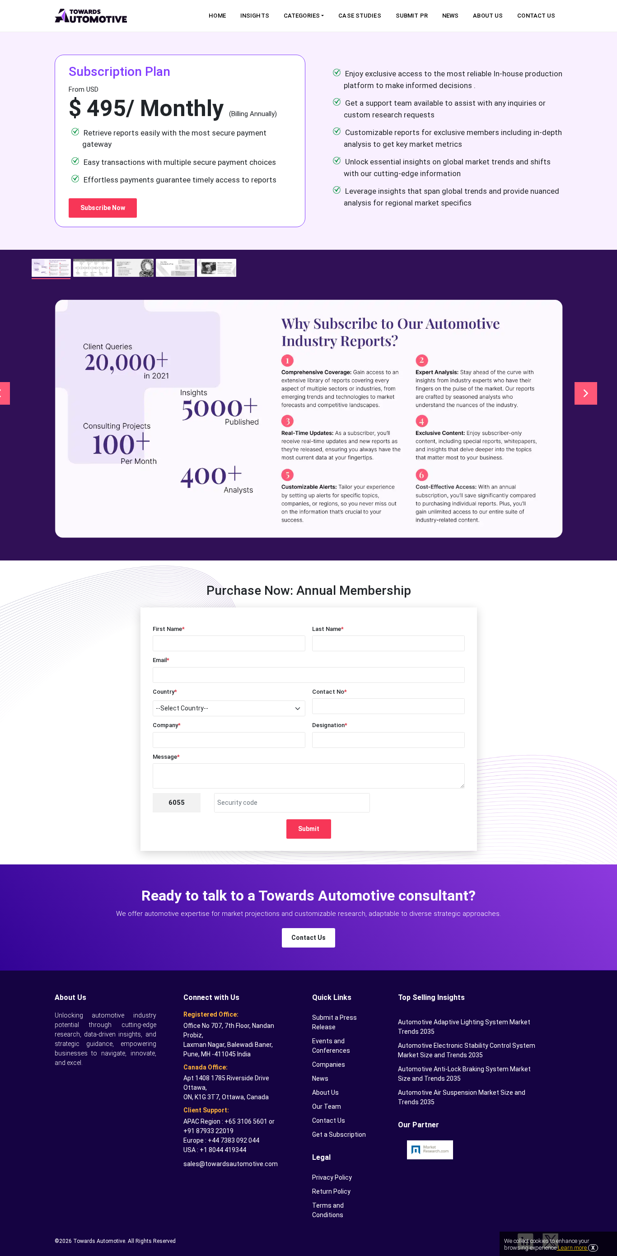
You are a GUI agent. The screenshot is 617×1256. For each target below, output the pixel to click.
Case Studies (359, 15)
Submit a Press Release (334, 1022)
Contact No (329, 691)
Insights (254, 15)
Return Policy (331, 1191)
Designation (329, 725)
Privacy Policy (332, 1177)
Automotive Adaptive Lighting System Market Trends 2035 (464, 1026)
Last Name (328, 629)
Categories (302, 15)
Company (167, 725)
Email (161, 660)
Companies (328, 1064)
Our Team (326, 1106)
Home (217, 15)
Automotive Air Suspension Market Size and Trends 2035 (461, 1097)
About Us (488, 15)
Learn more (572, 1247)
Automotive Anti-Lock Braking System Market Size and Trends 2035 (464, 1073)
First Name (169, 629)
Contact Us (536, 15)
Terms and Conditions (328, 1210)
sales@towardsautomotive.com (230, 1163)
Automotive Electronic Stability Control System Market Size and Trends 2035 (466, 1050)
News (450, 15)
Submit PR (412, 15)
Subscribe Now (102, 207)
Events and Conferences (331, 1045)
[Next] (586, 393)
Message (166, 756)
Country (165, 691)
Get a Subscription (339, 1134)
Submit (308, 828)
